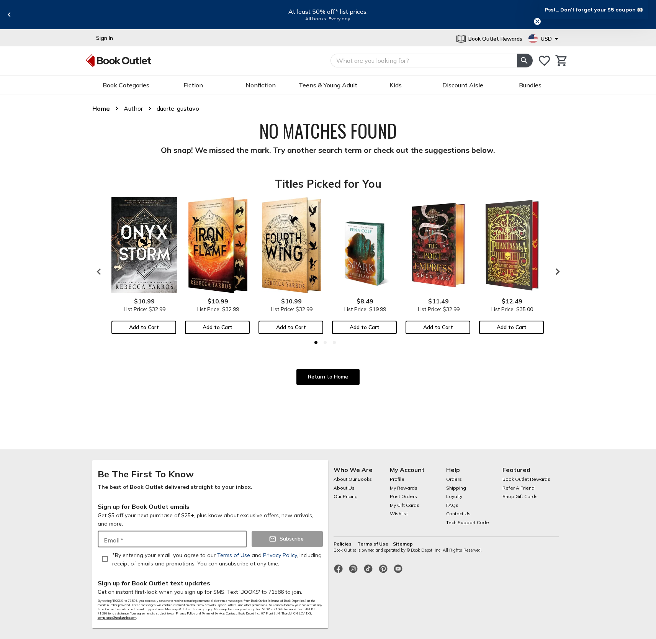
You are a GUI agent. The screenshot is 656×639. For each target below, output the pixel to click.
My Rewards (403, 488)
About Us (344, 488)
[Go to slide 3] (334, 342)
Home (101, 108)
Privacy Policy (185, 613)
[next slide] (556, 272)
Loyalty (454, 496)
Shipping (456, 488)
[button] (594, 9)
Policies (343, 544)
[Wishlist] (544, 60)
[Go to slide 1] (315, 342)
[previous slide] (9, 14)
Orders (454, 479)
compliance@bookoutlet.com (117, 617)
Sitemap (403, 544)
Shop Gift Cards (520, 496)
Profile (397, 479)
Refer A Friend (518, 488)
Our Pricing (346, 496)
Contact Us (458, 513)
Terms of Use (372, 544)
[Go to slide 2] (325, 342)
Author (133, 108)
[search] (524, 60)
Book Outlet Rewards (526, 479)
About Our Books (353, 479)
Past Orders (403, 496)
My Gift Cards (404, 505)
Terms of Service (213, 613)
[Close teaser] (537, 21)
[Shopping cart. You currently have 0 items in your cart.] (561, 60)
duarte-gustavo (178, 108)
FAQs (452, 505)
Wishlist (399, 513)
